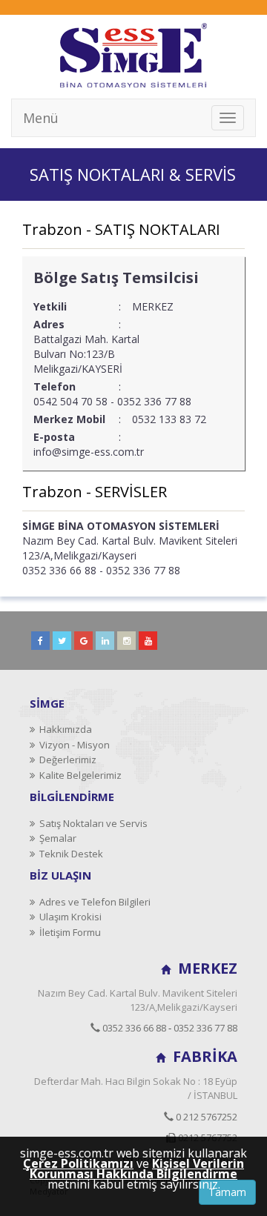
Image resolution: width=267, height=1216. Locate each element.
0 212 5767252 (205, 1116)
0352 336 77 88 (205, 1027)
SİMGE (47, 703)
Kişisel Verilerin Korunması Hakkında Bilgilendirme (137, 1168)
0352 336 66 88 (133, 1027)
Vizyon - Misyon (72, 744)
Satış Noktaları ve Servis (91, 823)
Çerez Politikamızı (78, 1163)
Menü (41, 118)
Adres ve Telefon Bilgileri (93, 901)
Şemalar (55, 838)
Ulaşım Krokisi (68, 916)
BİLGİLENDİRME (72, 796)
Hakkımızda (63, 729)
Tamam (227, 1192)
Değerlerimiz (65, 759)
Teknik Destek (69, 853)
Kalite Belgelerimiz (78, 775)
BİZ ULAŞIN (60, 875)
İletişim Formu (68, 932)
